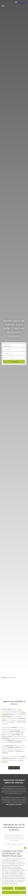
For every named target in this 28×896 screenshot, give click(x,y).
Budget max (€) (8, 353)
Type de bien (6, 344)
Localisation (8, 349)
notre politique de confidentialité (10, 885)
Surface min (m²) (9, 357)
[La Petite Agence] (21, 6)
